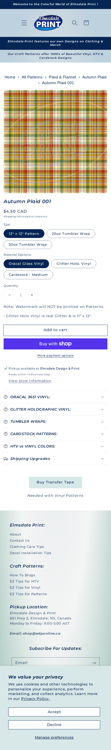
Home (10, 77)
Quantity (11, 286)
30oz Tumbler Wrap (28, 244)
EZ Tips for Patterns (28, 594)
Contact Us (20, 540)
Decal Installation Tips (31, 553)
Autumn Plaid (94, 77)
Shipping (10, 216)
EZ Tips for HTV (24, 581)
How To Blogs (22, 575)
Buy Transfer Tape (55, 482)
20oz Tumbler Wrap (71, 234)
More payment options (55, 355)
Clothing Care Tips (27, 547)
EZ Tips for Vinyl (25, 587)
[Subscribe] (94, 663)
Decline (54, 724)
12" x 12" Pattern (24, 234)
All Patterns (32, 77)
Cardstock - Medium (28, 275)
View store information (30, 381)
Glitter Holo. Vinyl (74, 263)
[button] (24, 22)
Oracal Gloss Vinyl (26, 263)
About (15, 534)
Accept (54, 711)
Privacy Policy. (35, 698)
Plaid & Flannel (62, 77)
